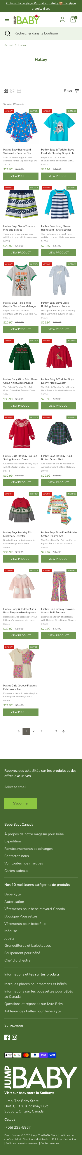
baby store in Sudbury (36, 1092)
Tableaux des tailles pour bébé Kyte (32, 1011)
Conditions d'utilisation (36, 1139)
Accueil (8, 45)
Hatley (22, 45)
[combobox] (45, 33)
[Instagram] (14, 1037)
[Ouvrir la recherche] (7, 33)
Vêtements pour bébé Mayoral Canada (34, 909)
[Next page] (63, 731)
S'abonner (20, 803)
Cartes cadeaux (16, 870)
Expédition (12, 841)
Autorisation (14, 901)
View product (21, 176)
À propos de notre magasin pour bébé (34, 834)
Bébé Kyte (12, 894)
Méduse (10, 931)
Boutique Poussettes (21, 916)
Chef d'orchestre (17, 960)
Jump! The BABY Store (44, 1135)
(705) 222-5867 (17, 1127)
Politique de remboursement (22, 1143)
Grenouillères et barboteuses (27, 945)
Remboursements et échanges (28, 848)
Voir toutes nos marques (23, 863)
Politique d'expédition (64, 1139)
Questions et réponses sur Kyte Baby (33, 1003)
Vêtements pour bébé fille (25, 923)
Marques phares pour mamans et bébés (35, 984)
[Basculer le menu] (7, 19)
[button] (6, 90)
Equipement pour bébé (22, 953)
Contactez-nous (16, 856)
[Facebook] (7, 1037)
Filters (68, 91)
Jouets (9, 938)
